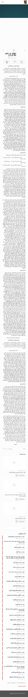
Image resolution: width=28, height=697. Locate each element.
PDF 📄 (15, 62)
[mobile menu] (2, 2)
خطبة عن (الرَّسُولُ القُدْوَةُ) (20, 518)
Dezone (24, 686)
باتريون (8, 682)
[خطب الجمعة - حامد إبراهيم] (25, 2)
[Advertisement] (14, 33)
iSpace (19, 686)
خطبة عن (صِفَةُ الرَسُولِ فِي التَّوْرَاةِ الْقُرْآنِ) (17, 472)
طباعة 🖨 (21, 62)
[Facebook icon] (5, 693)
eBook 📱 (7, 62)
